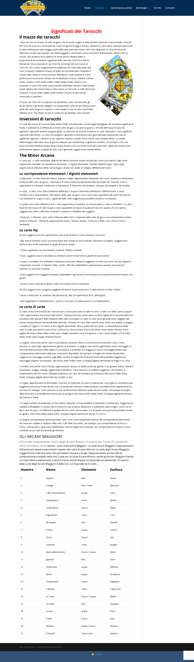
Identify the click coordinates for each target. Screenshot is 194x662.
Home (87, 8)
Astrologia (141, 8)
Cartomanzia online (121, 8)
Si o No (157, 8)
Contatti (170, 8)
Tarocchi (99, 8)
